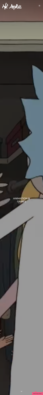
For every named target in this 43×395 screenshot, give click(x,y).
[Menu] (39, 5)
